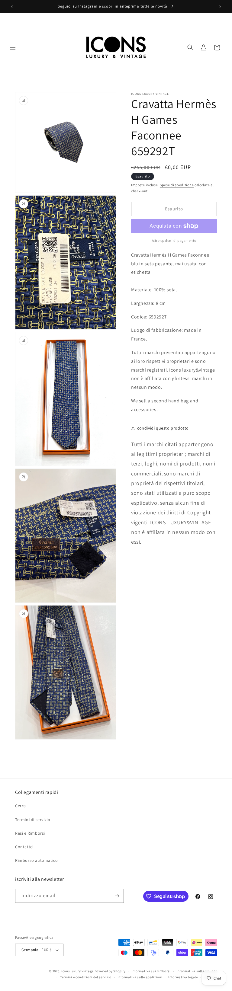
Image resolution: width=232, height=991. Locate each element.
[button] (12, 47)
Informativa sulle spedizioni (140, 977)
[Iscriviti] (117, 896)
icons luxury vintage (78, 971)
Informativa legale (183, 977)
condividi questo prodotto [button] (163, 428)
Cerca (20, 805)
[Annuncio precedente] (11, 6)
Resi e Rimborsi (30, 833)
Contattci (24, 846)
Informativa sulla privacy (197, 971)
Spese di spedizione (177, 185)
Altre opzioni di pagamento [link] (174, 240)
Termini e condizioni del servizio (85, 977)
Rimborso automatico (36, 860)
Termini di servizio (32, 819)
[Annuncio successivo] (220, 6)
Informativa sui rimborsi (151, 971)
